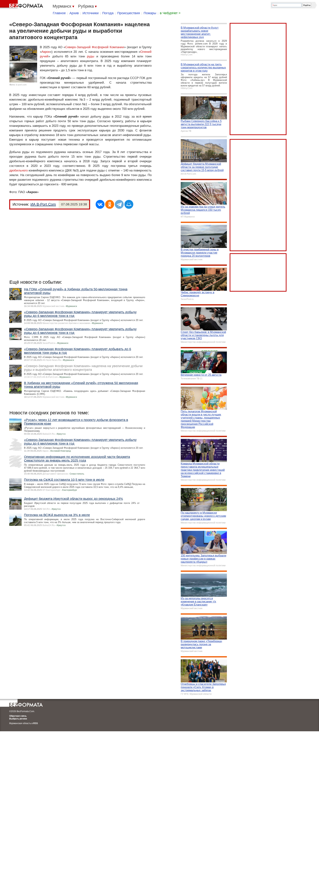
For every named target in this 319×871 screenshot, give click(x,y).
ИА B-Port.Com (43, 204)
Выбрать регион (18, 718)
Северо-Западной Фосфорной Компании (94, 47)
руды (90, 56)
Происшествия (128, 13)
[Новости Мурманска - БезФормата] (22, 4)
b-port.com (21, 84)
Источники (91, 13)
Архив (74, 13)
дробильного (18, 170)
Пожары (150, 13)
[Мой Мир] (128, 204)
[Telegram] (119, 204)
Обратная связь (18, 716)
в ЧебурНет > (170, 13)
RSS (35, 723)
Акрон (46, 52)
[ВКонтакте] (100, 204)
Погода (108, 13)
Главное (59, 13)
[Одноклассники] (109, 204)
